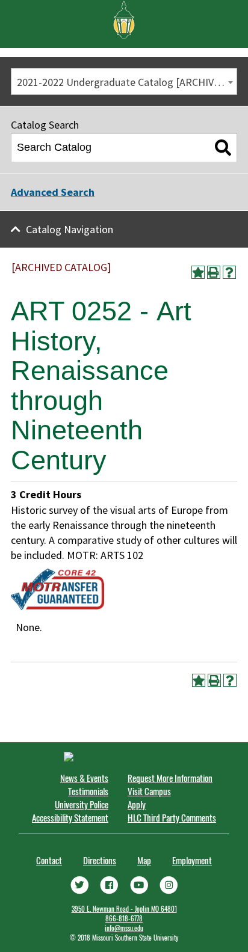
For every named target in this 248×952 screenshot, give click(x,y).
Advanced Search (53, 192)
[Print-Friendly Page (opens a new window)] (213, 272)
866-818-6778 (124, 918)
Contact (49, 860)
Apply (137, 804)
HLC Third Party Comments (172, 817)
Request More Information (170, 777)
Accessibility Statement (70, 817)
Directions (99, 860)
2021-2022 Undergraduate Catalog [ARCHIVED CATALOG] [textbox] (127, 82)
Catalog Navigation (69, 229)
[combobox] (124, 81)
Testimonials (88, 791)
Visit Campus (149, 791)
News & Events (84, 777)
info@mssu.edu (124, 928)
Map (144, 860)
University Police (81, 804)
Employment (192, 860)
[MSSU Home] (124, 18)
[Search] (223, 148)
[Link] (79, 883)
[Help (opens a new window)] (229, 272)
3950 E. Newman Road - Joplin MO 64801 (124, 909)
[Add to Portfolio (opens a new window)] (198, 272)
